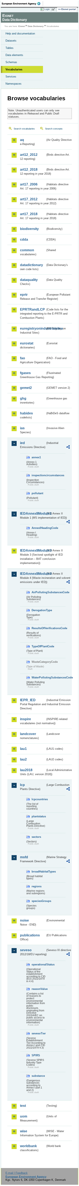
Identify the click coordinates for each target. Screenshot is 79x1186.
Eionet (21, 26)
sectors (36, 836)
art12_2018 (28, 169)
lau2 (23, 759)
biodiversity (29, 229)
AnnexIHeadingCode (39, 528)
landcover (28, 734)
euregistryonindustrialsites (33, 328)
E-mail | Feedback (16, 1173)
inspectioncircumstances (39, 475)
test (23, 1105)
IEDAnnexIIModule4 (33, 573)
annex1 (36, 457)
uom (23, 1116)
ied (22, 443)
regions (37, 886)
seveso (26, 950)
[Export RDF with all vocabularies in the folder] (68, 447)
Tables (9, 48)
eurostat (26, 343)
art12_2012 (28, 154)
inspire (25, 719)
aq (22, 140)
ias (22, 428)
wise (23, 1131)
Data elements (14, 55)
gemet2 (26, 388)
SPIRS (36, 1055)
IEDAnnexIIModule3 (33, 550)
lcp (22, 785)
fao (22, 358)
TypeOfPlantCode (39, 646)
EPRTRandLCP (32, 309)
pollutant (37, 493)
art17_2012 (28, 199)
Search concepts (54, 128)
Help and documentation (20, 33)
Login (47, 9)
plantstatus (39, 816)
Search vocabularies (24, 128)
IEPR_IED (28, 700)
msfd (24, 857)
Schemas (11, 62)
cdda (24, 239)
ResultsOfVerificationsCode (39, 628)
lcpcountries (39, 799)
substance (38, 1075)
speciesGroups (39, 901)
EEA (22, 3)
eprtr (24, 294)
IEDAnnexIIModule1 (33, 513)
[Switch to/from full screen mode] (54, 9)
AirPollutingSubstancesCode (39, 592)
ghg (23, 398)
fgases (25, 373)
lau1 (23, 748)
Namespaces (13, 83)
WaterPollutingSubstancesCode (39, 677)
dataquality (29, 280)
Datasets (10, 40)
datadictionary (31, 265)
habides (26, 413)
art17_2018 (28, 214)
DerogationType (39, 610)
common (27, 250)
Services (10, 76)
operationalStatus (39, 964)
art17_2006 (28, 184)
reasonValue (39, 988)
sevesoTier (39, 1033)
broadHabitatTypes (39, 871)
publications (30, 935)
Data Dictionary (36, 26)
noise (24, 920)
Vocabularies (13, 69)
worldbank (28, 1146)
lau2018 (26, 770)
